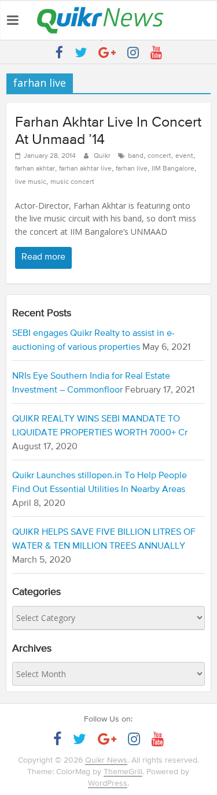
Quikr (103, 156)
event (184, 156)
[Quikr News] (100, 6)
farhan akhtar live (85, 168)
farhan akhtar (35, 168)
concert (159, 156)
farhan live (132, 168)
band (136, 156)
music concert (72, 182)
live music (30, 182)
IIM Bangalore (173, 168)
